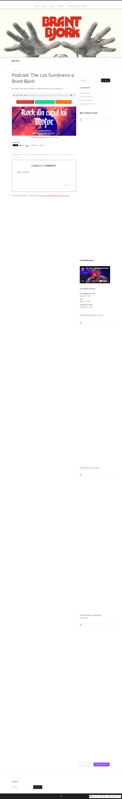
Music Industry (86, 96)
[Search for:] (95, 80)
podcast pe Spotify (45, 102)
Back (105, 61)
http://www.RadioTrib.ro (40, 137)
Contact (61, 6)
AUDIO (52, 6)
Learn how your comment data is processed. (54, 195)
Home (37, 6)
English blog (85, 93)
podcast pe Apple (25, 102)
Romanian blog (86, 100)
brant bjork (48, 154)
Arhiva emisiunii (63, 102)
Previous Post (102, 61)
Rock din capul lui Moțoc (77, 6)
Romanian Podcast (26, 154)
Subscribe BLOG (101, 764)
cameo (56, 154)
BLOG (44, 6)
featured (62, 154)
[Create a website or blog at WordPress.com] (61, 796)
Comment (66, 185)
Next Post (108, 61)
